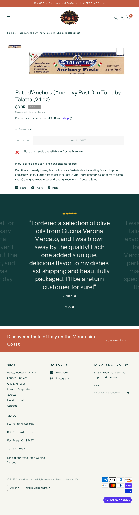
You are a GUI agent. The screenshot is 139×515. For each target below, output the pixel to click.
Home (10, 32)
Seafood (12, 405)
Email (97, 385)
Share (23, 187)
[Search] (116, 18)
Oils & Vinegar (16, 383)
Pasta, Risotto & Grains (21, 372)
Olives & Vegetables (19, 389)
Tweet (39, 187)
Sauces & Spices (17, 378)
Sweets (11, 394)
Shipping (19, 112)
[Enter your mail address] (128, 392)
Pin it (55, 187)
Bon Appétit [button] (116, 340)
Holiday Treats (16, 400)
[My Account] (122, 18)
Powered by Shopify (67, 479)
